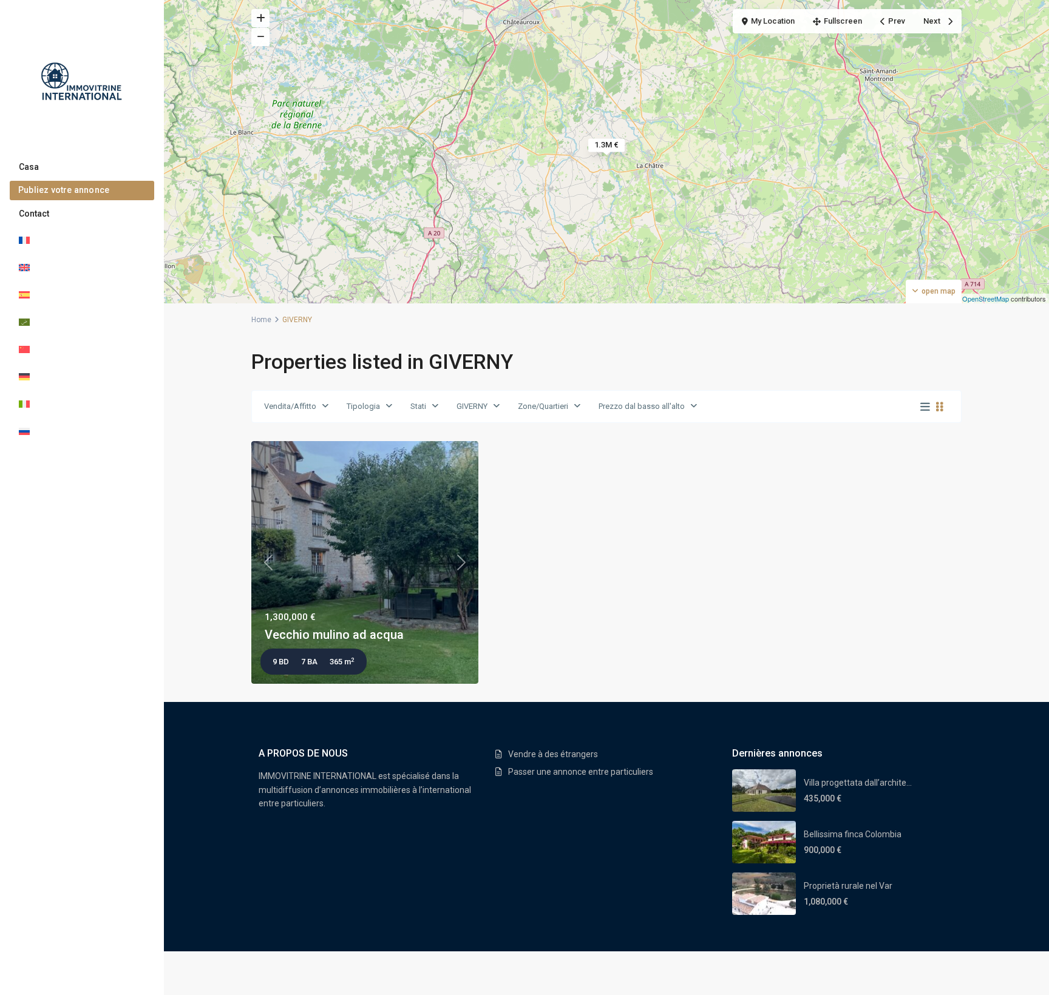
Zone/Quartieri (543, 406)
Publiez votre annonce (63, 190)
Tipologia (363, 406)
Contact (34, 213)
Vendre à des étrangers (553, 754)
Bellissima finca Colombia (852, 834)
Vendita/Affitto (290, 406)
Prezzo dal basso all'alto (642, 406)
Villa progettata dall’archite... (858, 783)
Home (261, 319)
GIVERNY (472, 406)
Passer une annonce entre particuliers (580, 772)
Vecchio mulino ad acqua (334, 634)
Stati (418, 406)
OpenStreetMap (985, 298)
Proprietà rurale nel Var (848, 886)
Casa (29, 167)
